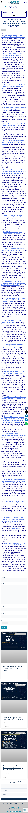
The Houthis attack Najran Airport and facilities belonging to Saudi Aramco (13, 767)
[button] (2, 2)
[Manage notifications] (24, 810)
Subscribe (4, 29)
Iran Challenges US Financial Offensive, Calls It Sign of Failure (13, 668)
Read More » (6, 673)
